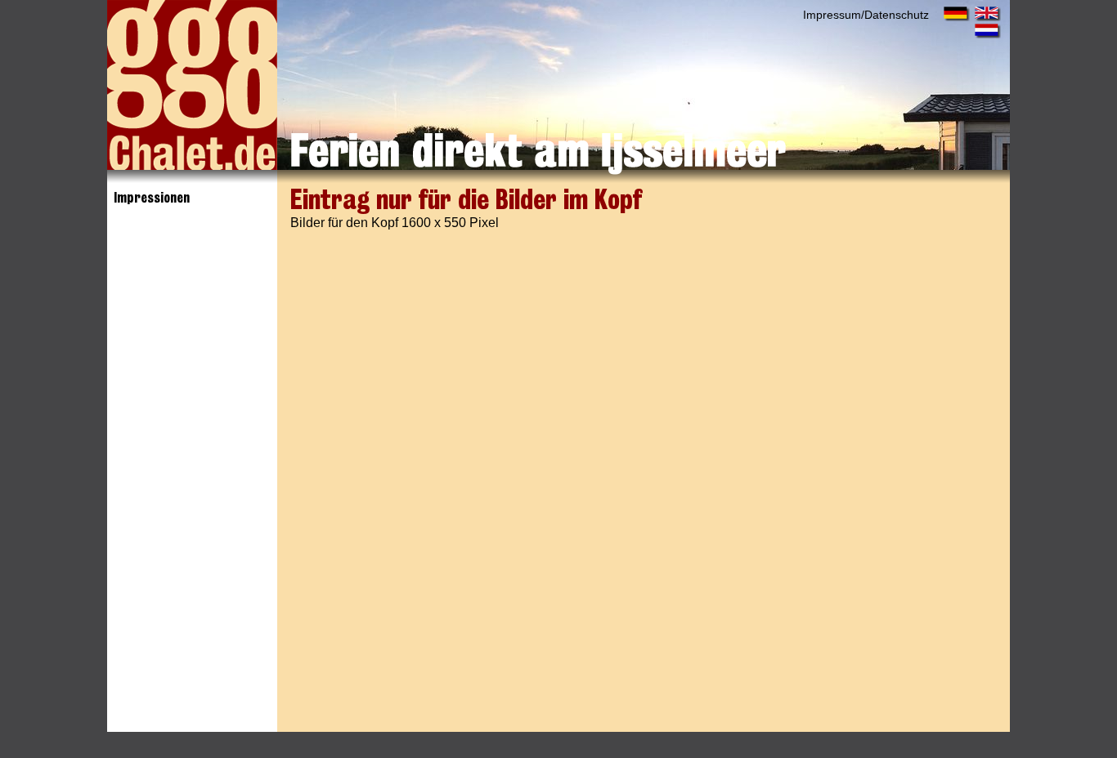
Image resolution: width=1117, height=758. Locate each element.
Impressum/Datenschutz (866, 14)
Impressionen (152, 197)
